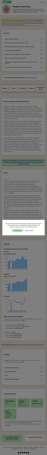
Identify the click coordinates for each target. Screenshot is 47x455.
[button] (23, 227)
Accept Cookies (17, 230)
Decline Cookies (29, 230)
